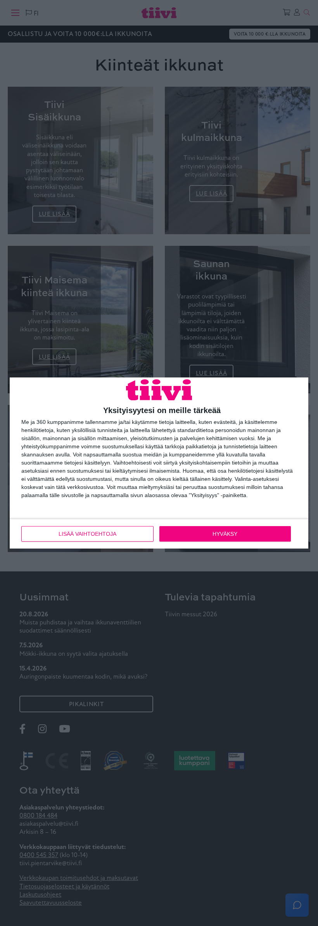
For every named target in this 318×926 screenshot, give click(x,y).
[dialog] (159, 463)
